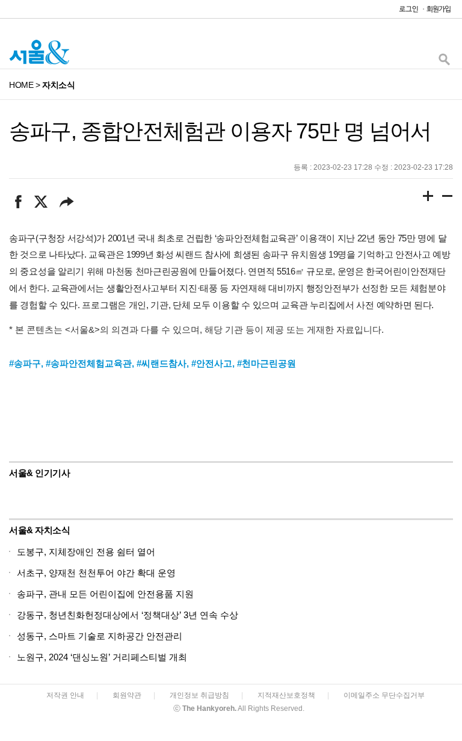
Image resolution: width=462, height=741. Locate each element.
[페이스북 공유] (18, 201)
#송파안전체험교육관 (89, 363)
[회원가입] (438, 12)
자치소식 (58, 85)
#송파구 (25, 363)
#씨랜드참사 (161, 363)
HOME (21, 85)
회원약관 (126, 695)
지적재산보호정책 (286, 695)
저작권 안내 (65, 695)
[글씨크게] (428, 198)
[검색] (444, 62)
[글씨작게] (447, 198)
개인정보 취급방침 (199, 695)
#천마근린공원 (266, 363)
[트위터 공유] (41, 201)
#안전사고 (211, 363)
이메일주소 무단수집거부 (384, 695)
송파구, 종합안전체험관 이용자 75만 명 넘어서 (220, 131)
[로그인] (405, 12)
